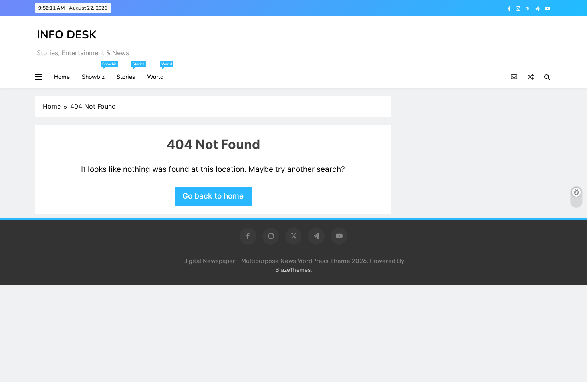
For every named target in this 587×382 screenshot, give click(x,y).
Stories (129, 73)
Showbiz (96, 73)
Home (62, 77)
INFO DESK (67, 34)
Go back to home (213, 196)
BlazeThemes (293, 270)
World (158, 73)
